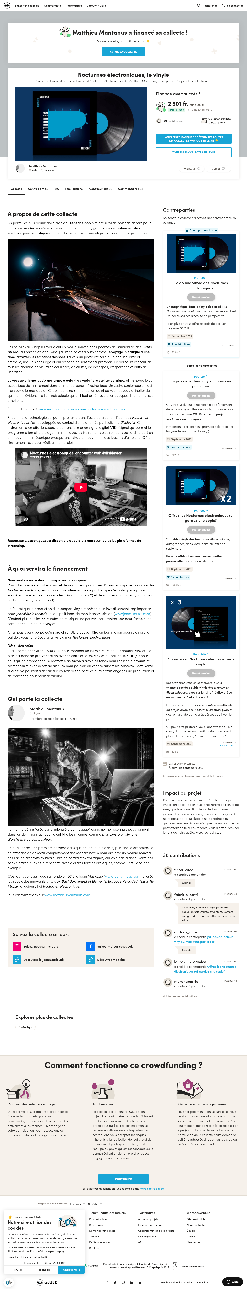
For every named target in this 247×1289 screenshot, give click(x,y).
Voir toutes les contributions (180, 996)
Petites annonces (99, 1242)
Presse (191, 1236)
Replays (94, 1248)
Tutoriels (94, 1236)
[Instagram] (123, 1282)
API (140, 1242)
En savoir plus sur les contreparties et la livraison (193, 776)
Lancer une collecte (27, 5)
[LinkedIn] (131, 1282)
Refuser (17, 1269)
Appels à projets (148, 1219)
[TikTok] (115, 1282)
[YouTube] (140, 1282)
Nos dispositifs (147, 1236)
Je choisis (44, 1269)
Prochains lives (98, 1219)
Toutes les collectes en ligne (193, 152)
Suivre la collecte (123, 51)
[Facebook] (107, 1282)
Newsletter (193, 1242)
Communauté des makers (107, 1212)
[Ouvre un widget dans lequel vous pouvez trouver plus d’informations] (232, 1282)
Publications (74, 188)
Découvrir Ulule (196, 1219)
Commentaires (130, 188)
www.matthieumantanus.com (67, 894)
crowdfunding (16, 1121)
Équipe (191, 1230)
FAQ (56, 188)
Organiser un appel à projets (156, 1230)
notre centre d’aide (152, 1188)
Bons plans (96, 1225)
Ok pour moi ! (71, 1269)
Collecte (16, 188)
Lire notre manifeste (192, 1266)
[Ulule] (66, 1282)
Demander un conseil (102, 1230)
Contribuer (123, 1179)
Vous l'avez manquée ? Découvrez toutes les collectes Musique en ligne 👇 (194, 138)
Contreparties (38, 188)
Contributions (100, 188)
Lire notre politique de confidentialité (27, 1257)
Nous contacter (196, 1225)
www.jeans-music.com (132, 613)
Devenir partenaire (150, 1225)
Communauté (52, 5)
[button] (8, 1282)
